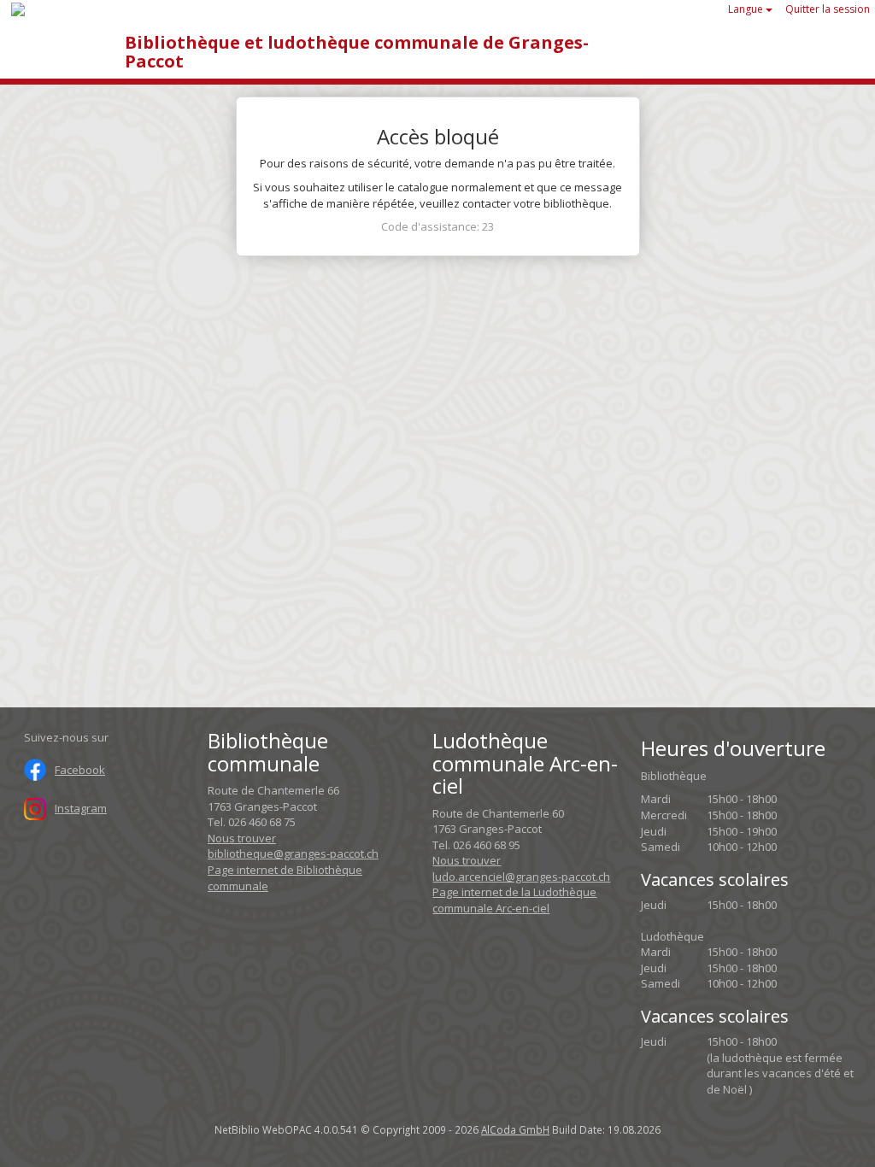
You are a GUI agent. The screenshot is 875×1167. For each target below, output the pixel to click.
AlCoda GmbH (515, 1129)
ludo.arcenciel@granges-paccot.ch (521, 876)
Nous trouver (242, 838)
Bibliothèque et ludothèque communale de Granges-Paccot (357, 52)
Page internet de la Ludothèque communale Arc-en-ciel (514, 900)
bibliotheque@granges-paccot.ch (293, 853)
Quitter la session (827, 9)
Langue (747, 9)
